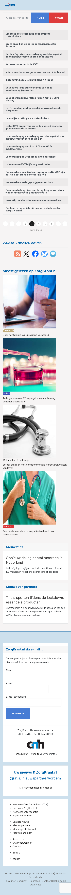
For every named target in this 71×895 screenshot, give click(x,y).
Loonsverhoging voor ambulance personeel (30, 156)
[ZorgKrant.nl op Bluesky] (45, 253)
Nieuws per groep (22, 825)
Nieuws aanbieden (22, 832)
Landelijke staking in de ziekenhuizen (27, 118)
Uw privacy (35, 884)
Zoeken (16, 858)
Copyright (22, 880)
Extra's (16, 852)
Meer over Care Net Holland (27, 804)
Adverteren (18, 838)
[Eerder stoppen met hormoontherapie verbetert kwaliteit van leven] (29, 430)
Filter (40, 17)
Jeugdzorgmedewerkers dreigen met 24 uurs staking (32, 99)
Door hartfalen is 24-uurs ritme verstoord (26, 335)
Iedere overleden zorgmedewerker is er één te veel (35, 72)
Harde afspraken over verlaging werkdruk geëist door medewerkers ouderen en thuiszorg (33, 55)
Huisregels (34, 880)
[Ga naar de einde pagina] (65, 223)
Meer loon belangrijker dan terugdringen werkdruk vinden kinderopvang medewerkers (34, 191)
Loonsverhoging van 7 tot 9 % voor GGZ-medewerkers (28, 147)
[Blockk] (10, 4)
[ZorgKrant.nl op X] (26, 253)
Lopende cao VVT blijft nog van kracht (27, 164)
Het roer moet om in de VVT (21, 64)
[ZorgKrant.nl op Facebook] (35, 253)
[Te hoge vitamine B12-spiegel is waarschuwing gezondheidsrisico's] (29, 364)
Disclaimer (10, 880)
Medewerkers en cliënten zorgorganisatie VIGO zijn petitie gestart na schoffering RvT (35, 173)
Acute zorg (8, 526)
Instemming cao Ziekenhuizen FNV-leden (29, 79)
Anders (6, 393)
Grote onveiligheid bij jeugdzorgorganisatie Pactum (30, 45)
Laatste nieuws (21, 821)
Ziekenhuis (8, 330)
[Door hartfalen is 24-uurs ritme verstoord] (29, 301)
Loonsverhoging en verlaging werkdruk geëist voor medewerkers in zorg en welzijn (35, 137)
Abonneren (18, 713)
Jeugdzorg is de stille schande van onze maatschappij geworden (28, 88)
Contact (17, 846)
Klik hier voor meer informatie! (35, 787)
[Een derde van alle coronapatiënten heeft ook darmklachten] (29, 497)
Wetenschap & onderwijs (16, 459)
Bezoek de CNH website (26, 753)
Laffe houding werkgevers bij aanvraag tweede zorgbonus (33, 109)
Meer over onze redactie (25, 811)
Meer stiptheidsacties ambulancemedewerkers (33, 200)
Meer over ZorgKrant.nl (25, 808)
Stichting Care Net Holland (34, 873)
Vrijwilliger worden (22, 815)
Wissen (59, 17)
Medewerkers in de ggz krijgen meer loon (29, 182)
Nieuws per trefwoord (24, 829)
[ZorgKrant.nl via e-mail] (53, 253)
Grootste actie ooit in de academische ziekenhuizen (28, 35)
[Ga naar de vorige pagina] (12, 223)
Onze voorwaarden (22, 842)
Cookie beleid (59, 880)
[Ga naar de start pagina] (5, 223)
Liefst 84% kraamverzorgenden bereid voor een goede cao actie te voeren (33, 127)
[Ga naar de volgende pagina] (58, 223)
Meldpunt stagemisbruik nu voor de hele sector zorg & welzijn (33, 209)
